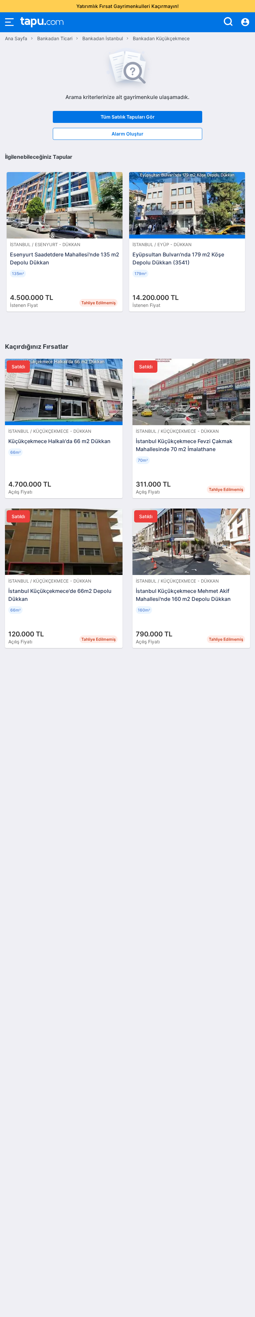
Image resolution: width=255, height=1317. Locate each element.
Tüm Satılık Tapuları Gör (128, 117)
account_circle (245, 22)
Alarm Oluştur (127, 134)
